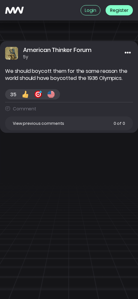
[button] (69, 123)
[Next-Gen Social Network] (14, 10)
